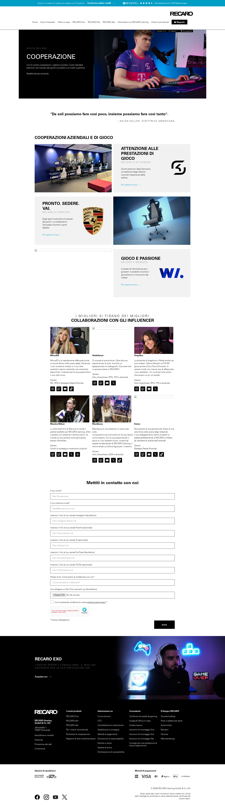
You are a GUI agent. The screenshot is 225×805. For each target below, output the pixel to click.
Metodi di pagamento (107, 734)
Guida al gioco (135, 725)
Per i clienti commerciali (77, 729)
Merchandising (168, 738)
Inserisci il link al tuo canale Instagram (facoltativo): (73, 515)
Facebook (37, 797)
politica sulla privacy (96, 602)
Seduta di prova (105, 747)
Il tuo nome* (56, 490)
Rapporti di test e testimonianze (80, 738)
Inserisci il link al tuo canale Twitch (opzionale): (71, 527)
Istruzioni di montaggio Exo (141, 729)
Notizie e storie (105, 743)
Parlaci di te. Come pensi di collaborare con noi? (72, 577)
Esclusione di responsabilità (110, 738)
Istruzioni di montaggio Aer (141, 738)
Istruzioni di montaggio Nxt (141, 734)
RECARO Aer (109, 22)
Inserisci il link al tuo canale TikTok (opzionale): (71, 564)
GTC (100, 720)
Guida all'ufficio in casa (140, 720)
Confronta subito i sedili (99, 3)
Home (35, 22)
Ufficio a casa (64, 22)
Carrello (161, 31)
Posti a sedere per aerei (171, 720)
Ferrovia (164, 734)
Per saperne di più (129, 184)
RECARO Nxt (94, 22)
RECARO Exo (79, 22)
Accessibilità (187, 31)
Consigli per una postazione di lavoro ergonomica (143, 744)
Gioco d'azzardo (47, 22)
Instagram (46, 797)
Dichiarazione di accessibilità (111, 752)
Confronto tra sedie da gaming (143, 716)
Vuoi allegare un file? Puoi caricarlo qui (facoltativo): (73, 589)
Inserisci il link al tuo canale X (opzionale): (69, 540)
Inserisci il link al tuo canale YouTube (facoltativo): (72, 552)
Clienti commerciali (160, 22)
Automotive (166, 725)
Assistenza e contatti (44, 735)
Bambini (164, 729)
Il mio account (104, 716)
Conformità (40, 748)
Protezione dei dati (43, 744)
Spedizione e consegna (108, 729)
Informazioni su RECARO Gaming (133, 22)
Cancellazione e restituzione (111, 725)
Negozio (181, 22)
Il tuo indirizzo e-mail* (60, 503)
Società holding (168, 716)
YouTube (55, 797)
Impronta (39, 739)
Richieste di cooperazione (78, 734)
